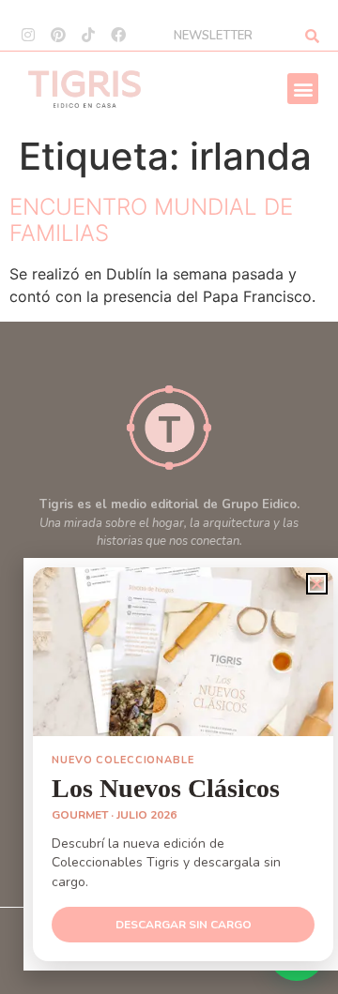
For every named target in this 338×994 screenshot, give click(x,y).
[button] (302, 88)
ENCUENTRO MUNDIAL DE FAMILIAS (151, 220)
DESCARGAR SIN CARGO (183, 924)
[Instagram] (28, 35)
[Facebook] (118, 35)
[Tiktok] (88, 35)
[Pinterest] (58, 35)
